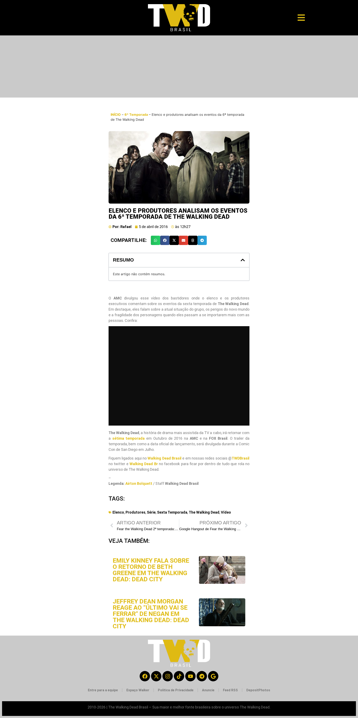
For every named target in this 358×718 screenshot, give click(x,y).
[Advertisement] (179, 66)
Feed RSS (230, 690)
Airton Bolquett (138, 483)
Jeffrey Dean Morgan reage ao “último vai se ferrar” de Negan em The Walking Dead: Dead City (151, 614)
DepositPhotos (258, 690)
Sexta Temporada (172, 512)
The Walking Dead (204, 512)
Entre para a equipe (103, 690)
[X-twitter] (156, 676)
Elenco (118, 512)
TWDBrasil (240, 458)
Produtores (135, 512)
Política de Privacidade (176, 690)
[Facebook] (145, 676)
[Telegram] (202, 676)
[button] (155, 240)
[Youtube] (190, 676)
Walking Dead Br (143, 464)
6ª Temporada (136, 114)
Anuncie (208, 690)
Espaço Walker (137, 690)
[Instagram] (167, 676)
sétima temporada (128, 438)
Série (151, 512)
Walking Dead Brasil (164, 458)
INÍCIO (116, 114)
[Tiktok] (179, 676)
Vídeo (226, 512)
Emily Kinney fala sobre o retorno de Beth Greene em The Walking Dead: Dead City (151, 570)
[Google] (213, 676)
